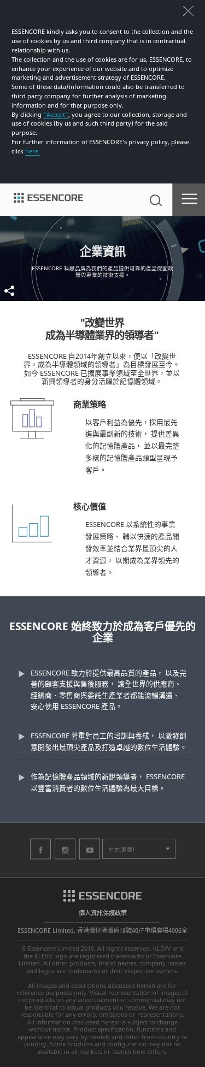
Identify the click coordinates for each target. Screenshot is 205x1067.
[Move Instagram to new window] (65, 848)
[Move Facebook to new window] (40, 848)
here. (32, 151)
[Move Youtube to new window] (89, 848)
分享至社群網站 (24, 290)
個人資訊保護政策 (103, 913)
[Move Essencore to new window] (102, 894)
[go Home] (48, 199)
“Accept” (55, 114)
